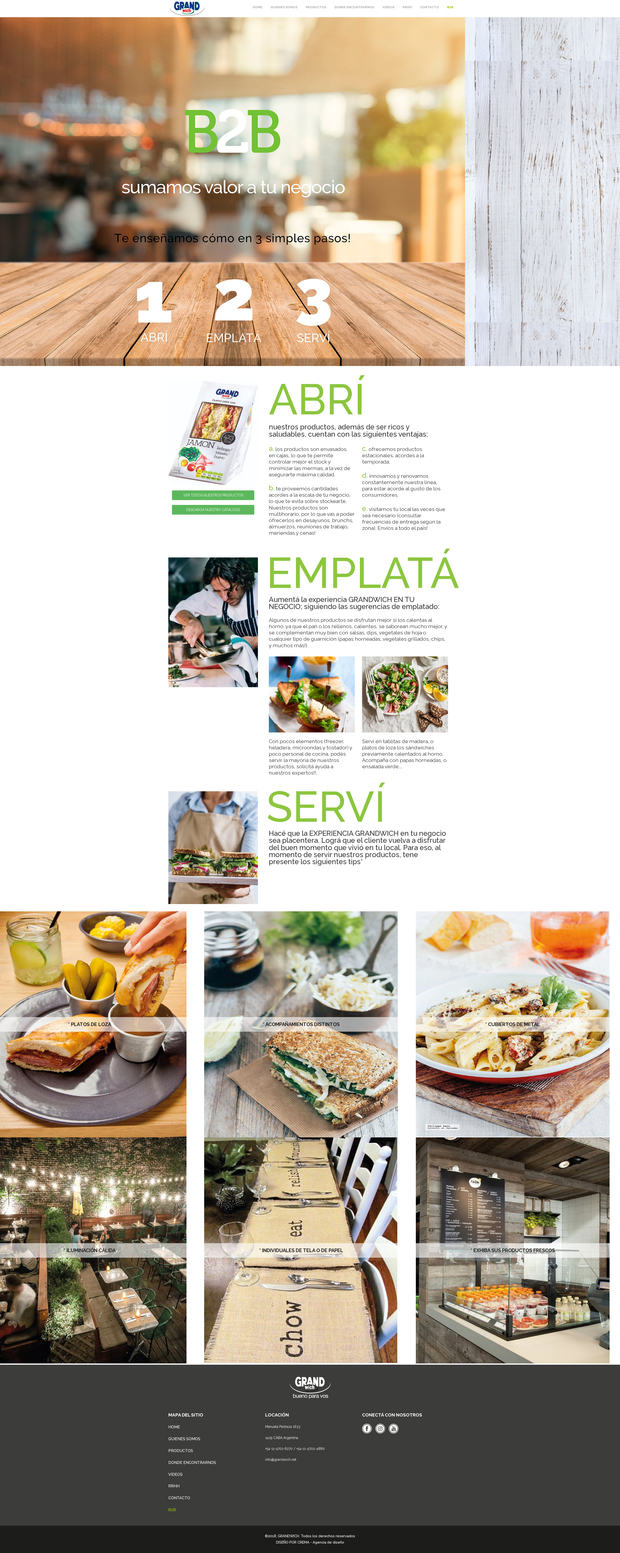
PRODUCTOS (180, 1450)
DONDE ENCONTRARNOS (192, 1462)
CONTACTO (179, 1498)
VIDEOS (175, 1474)
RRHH (173, 1486)
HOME (174, 1427)
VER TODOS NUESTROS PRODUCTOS (213, 495)
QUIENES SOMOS (184, 1439)
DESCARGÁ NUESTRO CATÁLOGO (213, 510)
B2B (172, 1509)
